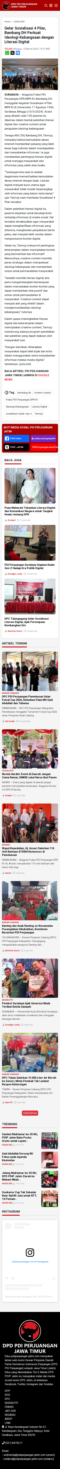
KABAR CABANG (10, 693)
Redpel (8, 795)
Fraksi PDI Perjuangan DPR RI (22, 399)
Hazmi (8, 873)
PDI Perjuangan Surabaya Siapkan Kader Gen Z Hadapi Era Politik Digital (29, 566)
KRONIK (6, 845)
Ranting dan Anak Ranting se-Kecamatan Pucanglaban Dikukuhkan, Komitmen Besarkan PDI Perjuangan (27, 929)
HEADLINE (7, 1145)
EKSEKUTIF (7, 1000)
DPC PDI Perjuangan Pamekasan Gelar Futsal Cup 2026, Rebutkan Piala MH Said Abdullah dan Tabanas (27, 700)
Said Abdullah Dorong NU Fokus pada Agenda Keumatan (17, 1157)
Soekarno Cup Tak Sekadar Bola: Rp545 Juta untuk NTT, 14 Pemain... (19, 1196)
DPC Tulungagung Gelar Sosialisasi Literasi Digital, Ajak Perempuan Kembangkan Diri (26, 622)
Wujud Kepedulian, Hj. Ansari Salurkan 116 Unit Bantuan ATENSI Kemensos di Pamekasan (28, 852)
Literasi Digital (39, 406)
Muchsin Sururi (15, 631)
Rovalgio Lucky (15, 574)
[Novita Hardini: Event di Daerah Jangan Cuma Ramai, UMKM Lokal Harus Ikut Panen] (30, 749)
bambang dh (24, 392)
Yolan (8, 49)
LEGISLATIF (8, 770)
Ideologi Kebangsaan (17, 406)
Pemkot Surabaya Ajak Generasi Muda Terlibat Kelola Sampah (26, 1005)
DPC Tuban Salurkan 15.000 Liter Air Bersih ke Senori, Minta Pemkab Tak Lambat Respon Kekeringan (29, 1081)
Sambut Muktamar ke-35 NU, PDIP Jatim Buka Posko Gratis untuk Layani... (20, 1138)
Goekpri (12, 520)
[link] (30, 74)
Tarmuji (39, 413)
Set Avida (9, 721)
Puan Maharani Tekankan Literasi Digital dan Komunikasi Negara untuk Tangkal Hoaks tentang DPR (29, 511)
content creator (42, 392)
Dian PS (8, 1102)
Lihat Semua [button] (30, 1113)
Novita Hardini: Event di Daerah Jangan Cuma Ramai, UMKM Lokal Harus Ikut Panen (29, 776)
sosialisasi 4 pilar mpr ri (19, 413)
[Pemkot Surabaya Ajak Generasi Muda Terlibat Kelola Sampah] (30, 978)
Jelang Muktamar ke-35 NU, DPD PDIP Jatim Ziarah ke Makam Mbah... (19, 1176)
